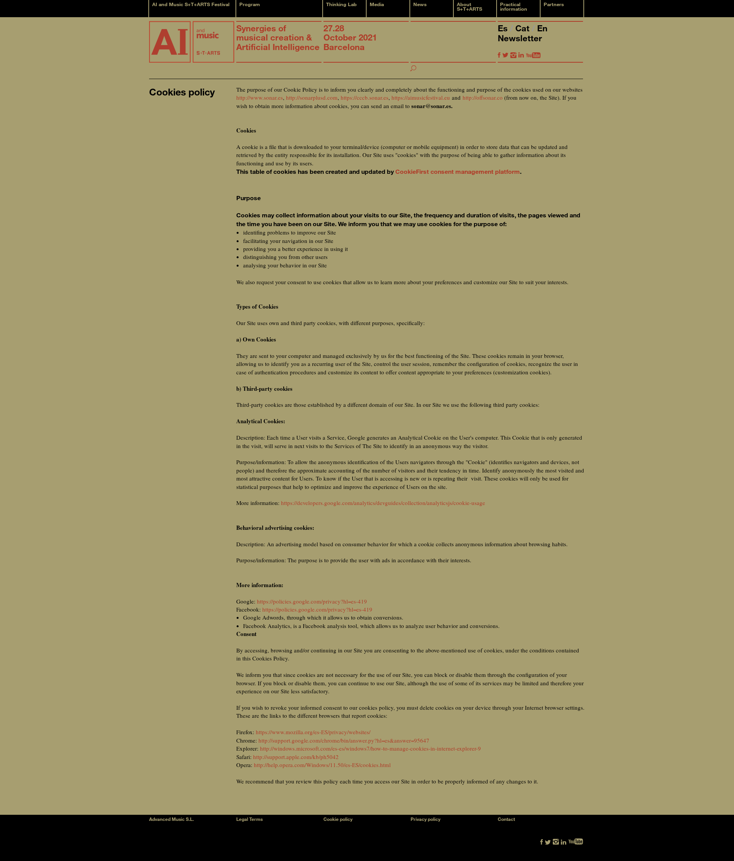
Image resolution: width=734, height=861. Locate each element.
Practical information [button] (513, 6)
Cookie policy (337, 819)
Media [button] (377, 4)
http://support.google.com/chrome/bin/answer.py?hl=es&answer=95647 (343, 740)
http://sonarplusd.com (312, 97)
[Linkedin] (521, 54)
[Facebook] (499, 54)
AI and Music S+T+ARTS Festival (190, 4)
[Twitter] (505, 54)
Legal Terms (249, 819)
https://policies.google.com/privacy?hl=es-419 (312, 601)
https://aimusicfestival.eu (420, 97)
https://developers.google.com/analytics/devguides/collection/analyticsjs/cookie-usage (383, 503)
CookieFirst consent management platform (457, 171)
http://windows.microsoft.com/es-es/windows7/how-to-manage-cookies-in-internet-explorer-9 (370, 748)
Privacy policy (425, 819)
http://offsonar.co (483, 97)
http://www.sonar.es (259, 97)
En (542, 28)
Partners (554, 4)
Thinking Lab (341, 4)
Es (504, 28)
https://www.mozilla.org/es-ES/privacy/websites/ (313, 732)
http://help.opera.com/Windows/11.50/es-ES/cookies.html (322, 765)
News (420, 4)
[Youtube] (533, 54)
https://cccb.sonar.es (364, 97)
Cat (523, 28)
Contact (506, 819)
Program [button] (249, 4)
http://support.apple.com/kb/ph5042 (296, 757)
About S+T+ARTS (469, 6)
